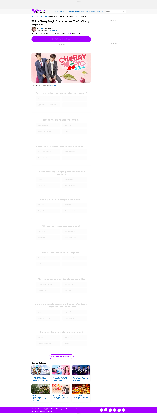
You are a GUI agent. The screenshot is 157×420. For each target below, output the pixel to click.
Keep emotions (69, 284)
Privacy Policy (42, 409)
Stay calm (41, 205)
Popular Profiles (80, 11)
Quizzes (63, 409)
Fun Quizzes (70, 11)
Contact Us (74, 409)
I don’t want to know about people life (48, 104)
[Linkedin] (114, 410)
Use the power (69, 205)
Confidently (41, 179)
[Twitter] (105, 409)
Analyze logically (69, 179)
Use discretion (69, 264)
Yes (66, 98)
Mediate (67, 343)
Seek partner (68, 337)
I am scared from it (70, 105)
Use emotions (68, 290)
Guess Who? (100, 11)
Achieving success (70, 231)
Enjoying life (68, 312)
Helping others (42, 237)
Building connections (70, 237)
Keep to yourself (69, 258)
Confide (40, 264)
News (68, 409)
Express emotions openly (45, 284)
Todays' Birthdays (60, 11)
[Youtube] (123, 410)
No (38, 98)
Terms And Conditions (53, 409)
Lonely (40, 312)
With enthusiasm (69, 318)
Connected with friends (44, 343)
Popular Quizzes (90, 11)
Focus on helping (69, 158)
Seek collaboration (70, 185)
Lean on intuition (42, 185)
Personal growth (42, 231)
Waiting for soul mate (44, 318)
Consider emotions (43, 290)
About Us (34, 409)
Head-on (40, 337)
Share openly (41, 258)
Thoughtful (68, 125)
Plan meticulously (70, 151)
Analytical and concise (44, 131)
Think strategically (70, 211)
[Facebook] (101, 410)
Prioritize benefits (43, 158)
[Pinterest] (119, 410)
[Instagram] (110, 410)
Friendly (67, 131)
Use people (41, 211)
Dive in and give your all (44, 151)
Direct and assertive (43, 125)
